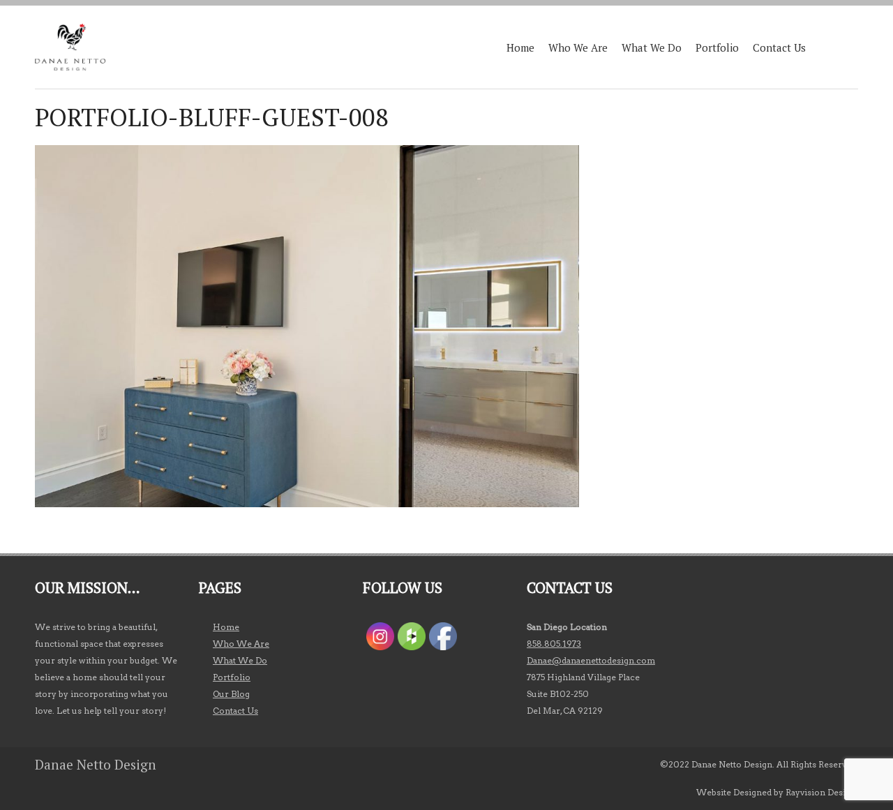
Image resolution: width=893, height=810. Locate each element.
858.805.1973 (554, 643)
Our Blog (231, 694)
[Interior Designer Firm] (70, 47)
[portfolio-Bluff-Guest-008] (307, 503)
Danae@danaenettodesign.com (591, 660)
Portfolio (717, 47)
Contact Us (779, 47)
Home (520, 47)
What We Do (652, 47)
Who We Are (578, 47)
